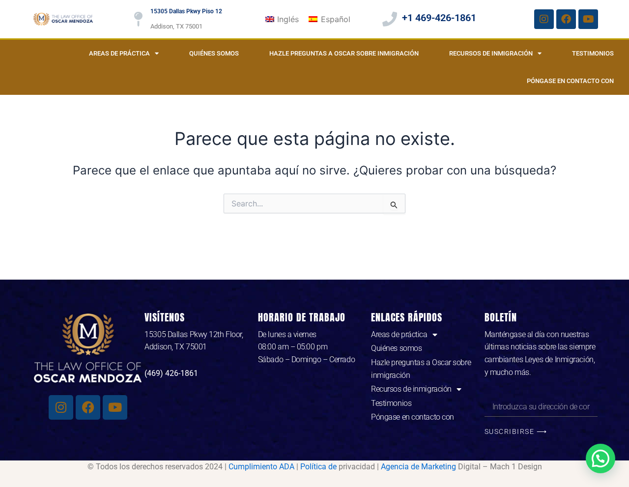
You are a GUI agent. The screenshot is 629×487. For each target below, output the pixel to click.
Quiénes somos (214, 53)
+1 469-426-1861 (439, 18)
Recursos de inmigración (491, 53)
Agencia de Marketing (418, 466)
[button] (600, 458)
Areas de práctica (119, 53)
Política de (318, 466)
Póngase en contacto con (570, 81)
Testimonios (593, 53)
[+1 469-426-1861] (389, 19)
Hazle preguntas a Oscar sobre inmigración (344, 53)
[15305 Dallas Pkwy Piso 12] (138, 19)
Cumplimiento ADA (261, 466)
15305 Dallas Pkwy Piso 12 (186, 11)
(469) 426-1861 (171, 373)
